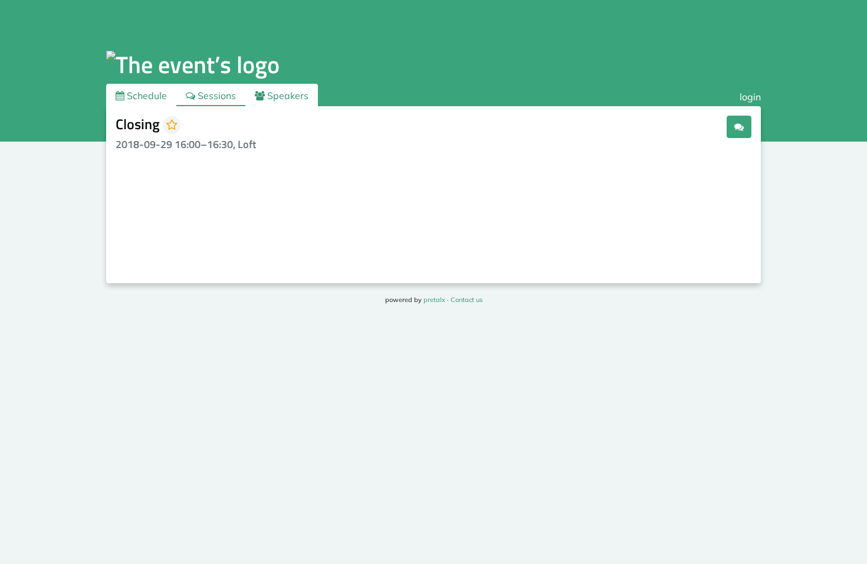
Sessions (215, 95)
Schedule (145, 95)
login (750, 97)
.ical (710, 126)
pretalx (434, 300)
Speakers (286, 95)
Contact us (466, 300)
